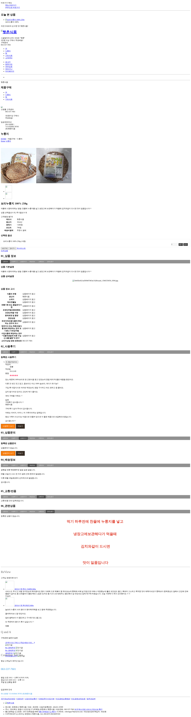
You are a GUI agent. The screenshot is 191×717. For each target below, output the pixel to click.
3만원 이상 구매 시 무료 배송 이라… (20, 643)
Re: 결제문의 (10, 648)
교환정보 (41, 261)
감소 (185, 244)
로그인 (8, 62)
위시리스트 (21, 248)
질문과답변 (91, 699)
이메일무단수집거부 (46, 699)
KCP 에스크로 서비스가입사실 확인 (88, 709)
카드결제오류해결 (63, 699)
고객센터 (8, 58)
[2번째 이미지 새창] (8, 198)
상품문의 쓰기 (8, 453)
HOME (3, 139)
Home (3, 141)
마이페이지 (9, 71)
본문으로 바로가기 (12, 7)
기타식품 (8, 56)
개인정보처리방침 (8, 699)
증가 (180, 244)
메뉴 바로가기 (10, 5)
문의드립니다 (11, 656)
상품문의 (23, 261)
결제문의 (9, 653)
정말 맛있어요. (11, 362)
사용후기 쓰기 (8, 426)
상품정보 (5, 261)
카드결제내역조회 (78, 699)
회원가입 (8, 64)
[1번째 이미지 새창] (8, 191)
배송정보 (32, 261)
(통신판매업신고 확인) (47, 712)
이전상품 (4, 251)
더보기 (20, 426)
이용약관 (19, 699)
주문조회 (8, 67)
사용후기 (14, 261)
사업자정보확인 (31, 699)
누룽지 (8, 51)
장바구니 (8, 69)
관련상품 (50, 261)
